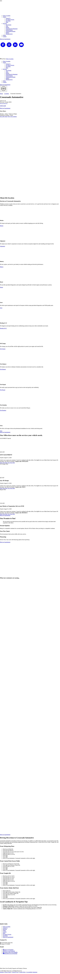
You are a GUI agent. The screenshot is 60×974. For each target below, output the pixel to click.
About (4, 17)
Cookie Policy (22, 972)
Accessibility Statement (31, 972)
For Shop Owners (10, 19)
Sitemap (2, 972)
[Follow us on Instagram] (9, 44)
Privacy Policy (8, 972)
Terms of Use (15, 972)
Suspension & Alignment (11, 28)
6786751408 (3, 105)
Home (1, 93)
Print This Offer (3, 462)
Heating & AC (9, 34)
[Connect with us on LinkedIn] (15, 44)
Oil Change (8, 24)
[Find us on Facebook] (3, 44)
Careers (4, 36)
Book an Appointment (5, 39)
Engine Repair (9, 30)
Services (5, 23)
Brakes (7, 27)
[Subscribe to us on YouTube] (21, 44)
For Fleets (8, 20)
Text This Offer (11, 462)
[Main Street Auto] (11, 13)
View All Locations (12, 116)
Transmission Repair (10, 31)
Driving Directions (3, 103)
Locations (6, 93)
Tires (7, 26)
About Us (8, 18)
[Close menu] (1, 1)
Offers (4, 35)
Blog (7, 22)
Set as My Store (3, 116)
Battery (7, 32)
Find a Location (6, 15)
